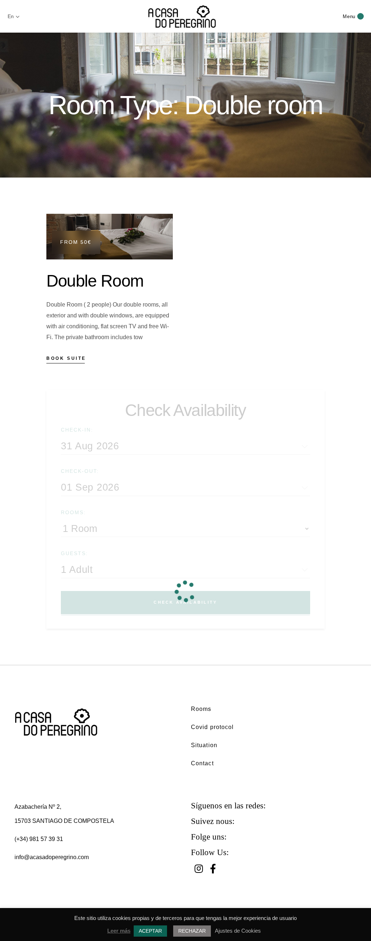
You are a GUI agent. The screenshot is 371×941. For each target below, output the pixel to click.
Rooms (201, 709)
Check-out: (80, 471)
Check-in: (77, 430)
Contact (202, 763)
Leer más (118, 931)
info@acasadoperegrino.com (51, 857)
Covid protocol (212, 727)
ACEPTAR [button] (150, 931)
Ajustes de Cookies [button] (238, 931)
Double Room (94, 280)
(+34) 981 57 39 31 (38, 839)
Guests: (74, 553)
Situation (204, 745)
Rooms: (73, 512)
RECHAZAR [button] (192, 931)
